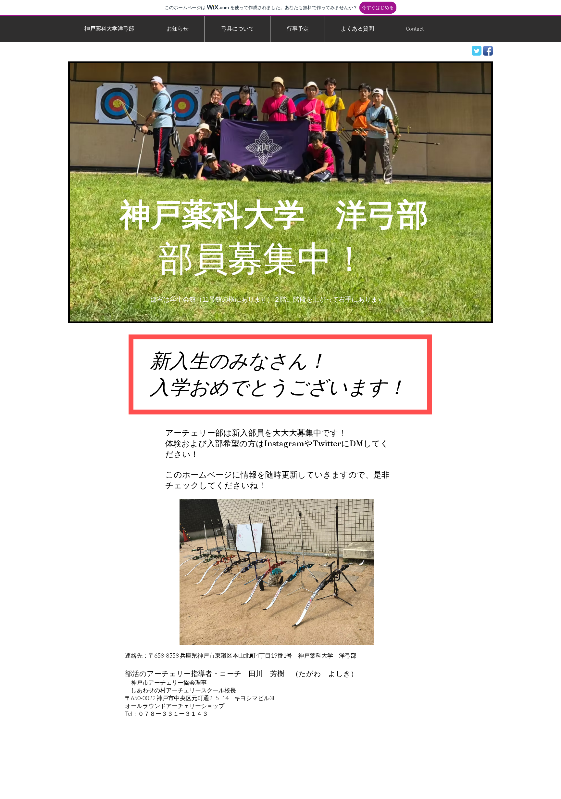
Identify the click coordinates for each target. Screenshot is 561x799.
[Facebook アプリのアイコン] (488, 51)
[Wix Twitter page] (476, 51)
